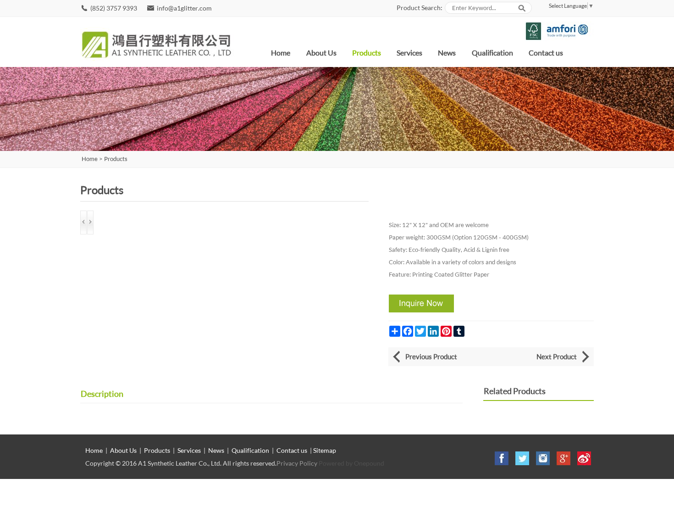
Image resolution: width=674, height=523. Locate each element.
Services (409, 52)
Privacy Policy (296, 463)
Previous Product (431, 356)
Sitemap (324, 450)
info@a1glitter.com (184, 8)
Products (366, 52)
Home (280, 52)
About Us (321, 52)
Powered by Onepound (351, 463)
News (447, 52)
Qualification (492, 52)
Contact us (546, 52)
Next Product (556, 356)
